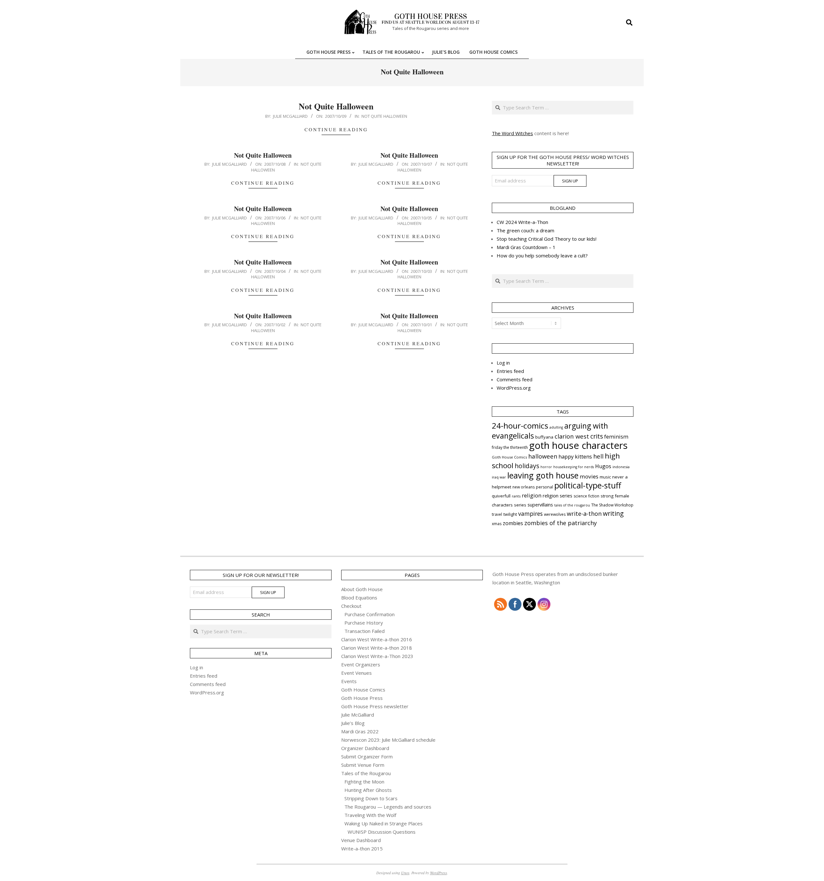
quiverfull (501, 496)
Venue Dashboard (361, 840)
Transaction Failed (364, 631)
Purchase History (363, 622)
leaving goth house (542, 475)
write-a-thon (584, 513)
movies (589, 476)
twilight (510, 514)
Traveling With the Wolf (370, 815)
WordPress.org (514, 388)
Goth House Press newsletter (374, 706)
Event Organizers (360, 664)
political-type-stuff (587, 485)
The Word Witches (512, 133)
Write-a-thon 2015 (362, 848)
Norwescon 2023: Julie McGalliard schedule (388, 740)
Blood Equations (359, 597)
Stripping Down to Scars (371, 798)
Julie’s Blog (353, 723)
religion (531, 495)
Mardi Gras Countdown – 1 (526, 247)
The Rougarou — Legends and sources (387, 806)
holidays (527, 465)
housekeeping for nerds (573, 467)
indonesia (621, 466)
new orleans (523, 487)
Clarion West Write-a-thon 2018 (376, 648)
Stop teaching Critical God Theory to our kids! (546, 239)
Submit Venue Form (362, 765)
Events (349, 681)
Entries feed (510, 371)
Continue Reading (336, 129)
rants (516, 496)
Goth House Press (362, 698)
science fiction (586, 496)
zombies (513, 523)
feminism (616, 436)
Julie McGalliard (357, 714)
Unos (405, 872)
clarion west (572, 436)
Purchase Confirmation (369, 614)
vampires (530, 513)
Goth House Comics (509, 457)
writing (613, 513)
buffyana (544, 437)
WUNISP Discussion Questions (382, 832)
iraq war (499, 477)
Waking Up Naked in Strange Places (383, 823)
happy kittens (575, 456)
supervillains (540, 505)
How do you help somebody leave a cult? (542, 255)
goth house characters (578, 445)
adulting (556, 427)
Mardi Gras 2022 (360, 731)
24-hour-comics (520, 425)
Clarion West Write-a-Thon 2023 (377, 656)
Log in (503, 362)
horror (546, 467)
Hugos (603, 466)
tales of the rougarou (572, 505)
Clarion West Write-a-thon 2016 (376, 639)
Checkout (351, 606)
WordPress (438, 872)
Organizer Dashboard (365, 748)
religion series (557, 495)
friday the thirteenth (510, 447)
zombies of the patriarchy (560, 523)
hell (598, 456)
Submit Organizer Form (367, 756)
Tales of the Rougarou (366, 773)
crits (596, 436)
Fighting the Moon (364, 781)
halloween (542, 456)
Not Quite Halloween (336, 106)
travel (497, 514)
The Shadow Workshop (612, 505)
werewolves (555, 514)
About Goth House (362, 589)
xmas (496, 523)
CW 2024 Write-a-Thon (522, 222)
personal (544, 487)
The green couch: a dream (525, 230)
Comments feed (514, 379)
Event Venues (356, 673)
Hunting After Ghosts (368, 790)
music (605, 477)
